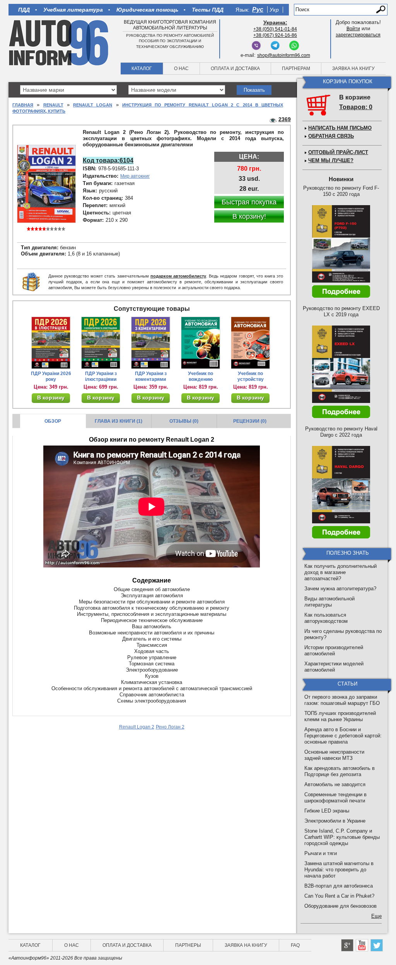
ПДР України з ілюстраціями (101, 376)
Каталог (141, 68)
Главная (22, 105)
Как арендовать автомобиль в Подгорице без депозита (339, 771)
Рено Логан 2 (170, 727)
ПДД (24, 10)
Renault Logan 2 (136, 727)
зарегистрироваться (358, 35)
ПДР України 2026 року (51, 376)
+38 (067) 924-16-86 (275, 35)
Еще (376, 916)
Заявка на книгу (353, 68)
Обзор (52, 421)
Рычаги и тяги (320, 853)
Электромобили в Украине (334, 821)
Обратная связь (331, 136)
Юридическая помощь (147, 10)
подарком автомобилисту (178, 276)
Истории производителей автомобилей (333, 650)
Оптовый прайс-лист (338, 152)
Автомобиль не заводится (334, 784)
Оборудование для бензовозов (340, 906)
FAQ (295, 945)
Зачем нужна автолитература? (340, 588)
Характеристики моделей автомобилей (334, 667)
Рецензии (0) (249, 421)
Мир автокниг (135, 176)
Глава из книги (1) (118, 421)
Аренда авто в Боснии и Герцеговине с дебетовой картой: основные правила (343, 736)
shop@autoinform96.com (283, 55)
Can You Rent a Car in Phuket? (339, 896)
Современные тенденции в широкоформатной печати (335, 798)
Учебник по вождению (200, 376)
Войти (353, 28)
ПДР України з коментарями (151, 376)
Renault (53, 105)
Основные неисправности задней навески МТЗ (334, 755)
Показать (254, 90)
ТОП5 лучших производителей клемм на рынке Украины (340, 716)
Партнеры (188, 945)
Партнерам (296, 68)
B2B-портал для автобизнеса (338, 886)
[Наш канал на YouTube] (362, 945)
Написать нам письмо (340, 128)
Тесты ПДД (208, 10)
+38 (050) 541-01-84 (275, 29)
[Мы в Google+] (347, 945)
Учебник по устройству (250, 376)
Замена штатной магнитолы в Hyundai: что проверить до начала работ (339, 869)
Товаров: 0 (355, 107)
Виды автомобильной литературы (329, 602)
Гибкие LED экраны (326, 811)
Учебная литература (73, 10)
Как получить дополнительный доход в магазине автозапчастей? (340, 572)
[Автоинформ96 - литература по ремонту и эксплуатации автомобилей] (59, 42)
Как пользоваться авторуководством (326, 618)
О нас (181, 68)
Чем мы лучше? (330, 160)
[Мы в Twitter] (376, 945)
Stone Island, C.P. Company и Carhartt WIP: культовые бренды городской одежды (342, 837)
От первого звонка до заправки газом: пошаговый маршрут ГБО (342, 700)
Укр (274, 10)
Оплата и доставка (235, 68)
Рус (257, 9)
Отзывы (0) (183, 421)
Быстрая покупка (249, 202)
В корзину (51, 397)
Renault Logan (92, 105)
